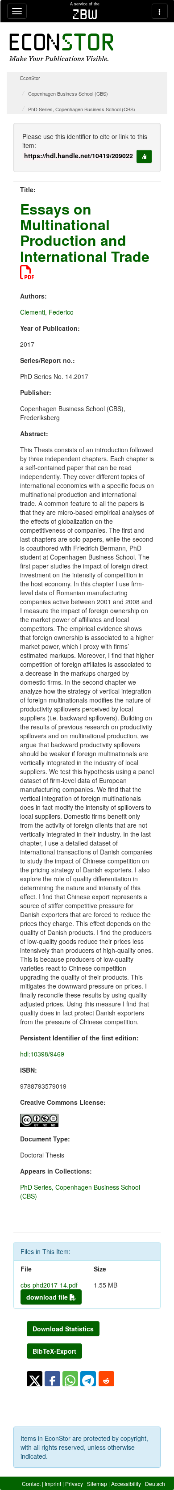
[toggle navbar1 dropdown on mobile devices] (17, 11)
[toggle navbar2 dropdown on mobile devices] (160, 11)
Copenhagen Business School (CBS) (68, 93)
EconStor (30, 77)
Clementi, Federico (47, 311)
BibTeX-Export (54, 1351)
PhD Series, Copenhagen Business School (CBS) (81, 109)
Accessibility (126, 1483)
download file (48, 1296)
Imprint (53, 1483)
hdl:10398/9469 (42, 1053)
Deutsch (155, 1483)
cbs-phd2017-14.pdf (49, 1284)
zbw (85, 14)
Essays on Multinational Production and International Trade (84, 232)
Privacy (74, 1483)
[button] (34, 1378)
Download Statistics (63, 1328)
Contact (31, 1483)
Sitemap (97, 1483)
